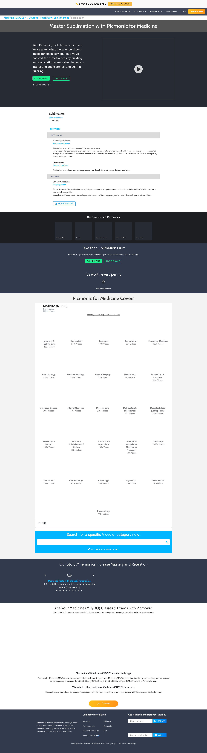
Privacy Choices (89, 735)
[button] (103, 643)
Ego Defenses (61, 17)
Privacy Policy (110, 744)
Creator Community (91, 731)
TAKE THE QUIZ (61, 78)
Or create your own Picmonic (105, 549)
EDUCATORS (171, 11)
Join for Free (103, 703)
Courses (33, 17)
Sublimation (77, 17)
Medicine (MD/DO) (14, 17)
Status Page (131, 744)
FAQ (105, 731)
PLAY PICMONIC (41, 78)
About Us (86, 721)
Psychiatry (46, 17)
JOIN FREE (197, 11)
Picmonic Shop (89, 726)
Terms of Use (121, 744)
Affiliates (107, 721)
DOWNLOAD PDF (43, 85)
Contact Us (108, 726)
